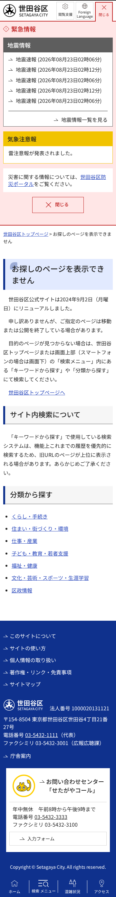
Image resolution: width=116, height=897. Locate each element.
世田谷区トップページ (25, 234)
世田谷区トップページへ (36, 392)
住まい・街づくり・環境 (40, 528)
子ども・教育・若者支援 (40, 553)
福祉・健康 (24, 565)
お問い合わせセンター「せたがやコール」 (75, 785)
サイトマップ (25, 684)
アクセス (101, 891)
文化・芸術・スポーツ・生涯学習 (50, 578)
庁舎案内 (20, 755)
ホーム (14, 891)
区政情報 (22, 590)
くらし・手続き (30, 516)
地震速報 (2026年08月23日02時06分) (59, 59)
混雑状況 (72, 891)
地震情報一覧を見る (84, 119)
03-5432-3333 (50, 817)
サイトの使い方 (28, 648)
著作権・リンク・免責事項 (41, 672)
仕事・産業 (24, 541)
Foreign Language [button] (85, 14)
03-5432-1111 (41, 735)
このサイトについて (33, 635)
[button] (65, 11)
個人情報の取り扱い (33, 659)
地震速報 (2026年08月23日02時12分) (59, 69)
